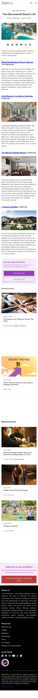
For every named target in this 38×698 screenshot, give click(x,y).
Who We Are (6, 627)
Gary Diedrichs (8, 495)
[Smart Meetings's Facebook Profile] (6, 655)
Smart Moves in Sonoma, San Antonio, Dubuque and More (18, 384)
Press (3, 639)
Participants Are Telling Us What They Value (18, 320)
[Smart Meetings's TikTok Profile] (17, 655)
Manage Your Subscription (11, 646)
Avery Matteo (8, 531)
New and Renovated (19, 11)
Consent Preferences (7, 687)
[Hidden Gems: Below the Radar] (19, 475)
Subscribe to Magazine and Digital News (19, 579)
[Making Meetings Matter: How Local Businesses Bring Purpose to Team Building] (19, 437)
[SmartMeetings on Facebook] (8, 44)
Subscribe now (19, 273)
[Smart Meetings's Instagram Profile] (9, 655)
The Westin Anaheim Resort (13, 152)
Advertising (5, 636)
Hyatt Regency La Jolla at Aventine (17, 96)
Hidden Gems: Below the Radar (15, 490)
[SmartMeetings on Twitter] (12, 44)
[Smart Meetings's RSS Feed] (20, 655)
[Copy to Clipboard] (25, 44)
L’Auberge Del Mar (9, 207)
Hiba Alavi (7, 389)
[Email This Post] (21, 44)
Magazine (5, 633)
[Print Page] (30, 44)
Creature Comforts (10, 526)
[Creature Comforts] (19, 510)
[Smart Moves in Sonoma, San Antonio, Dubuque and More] (19, 366)
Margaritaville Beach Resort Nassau (17, 62)
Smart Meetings (7, 3)
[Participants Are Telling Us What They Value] (19, 303)
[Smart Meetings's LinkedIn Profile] (2, 655)
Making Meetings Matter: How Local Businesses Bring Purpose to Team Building (17, 454)
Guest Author (8, 326)
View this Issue (19, 279)
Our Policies (5, 642)
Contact (4, 630)
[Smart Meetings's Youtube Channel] (13, 655)
